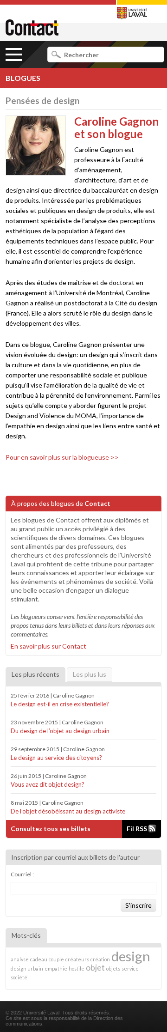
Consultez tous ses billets (50, 828)
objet (95, 967)
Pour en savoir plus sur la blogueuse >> (62, 457)
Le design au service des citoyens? (56, 757)
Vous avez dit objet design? (47, 784)
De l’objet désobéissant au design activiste (68, 811)
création (100, 959)
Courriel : (22, 874)
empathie (56, 968)
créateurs (77, 959)
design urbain (27, 968)
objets (113, 968)
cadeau (38, 959)
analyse (20, 959)
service (130, 968)
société (19, 977)
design (130, 956)
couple (56, 959)
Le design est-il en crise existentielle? (60, 704)
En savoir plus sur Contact (48, 646)
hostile (76, 968)
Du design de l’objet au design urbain (60, 731)
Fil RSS (137, 828)
